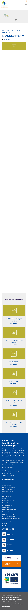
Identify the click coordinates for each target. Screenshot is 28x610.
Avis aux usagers (7, 521)
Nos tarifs (5, 503)
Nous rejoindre (7, 512)
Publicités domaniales (9, 516)
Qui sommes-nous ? (8, 487)
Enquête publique (8, 500)
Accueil (4, 483)
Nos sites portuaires (8, 489)
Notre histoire (6, 485)
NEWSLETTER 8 (14, 362)
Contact (4, 525)
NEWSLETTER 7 (14, 381)
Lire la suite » (14, 323)
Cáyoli (4, 498)
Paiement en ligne (8, 514)
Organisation (6, 507)
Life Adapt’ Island (7, 30)
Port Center (6, 494)
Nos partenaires (7, 496)
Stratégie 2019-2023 (8, 491)
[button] (27, 1)
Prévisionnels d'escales (9, 509)
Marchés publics (7, 505)
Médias (4, 523)
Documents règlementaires (11, 518)
